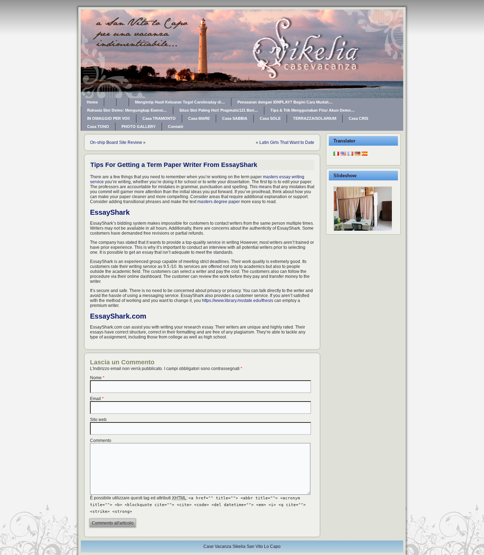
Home (92, 102)
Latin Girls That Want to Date (286, 142)
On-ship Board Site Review (116, 142)
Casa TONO (98, 126)
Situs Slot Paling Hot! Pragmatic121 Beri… (218, 110)
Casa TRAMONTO (159, 118)
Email (95, 398)
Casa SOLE (270, 118)
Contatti (175, 126)
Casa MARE (199, 118)
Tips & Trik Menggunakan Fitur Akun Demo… (312, 110)
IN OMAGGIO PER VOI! (108, 118)
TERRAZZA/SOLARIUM (314, 118)
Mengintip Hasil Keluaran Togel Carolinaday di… (180, 102)
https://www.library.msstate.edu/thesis (237, 300)
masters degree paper (218, 201)
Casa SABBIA (234, 118)
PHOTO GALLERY (139, 126)
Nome (96, 377)
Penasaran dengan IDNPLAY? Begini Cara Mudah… (285, 102)
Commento (100, 440)
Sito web (98, 419)
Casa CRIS (358, 118)
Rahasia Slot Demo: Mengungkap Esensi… (127, 110)
